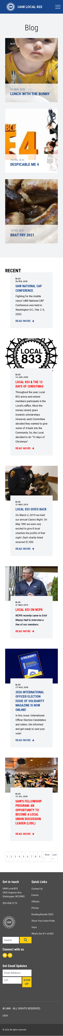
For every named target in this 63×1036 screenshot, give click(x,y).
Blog (18, 279)
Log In (5, 1015)
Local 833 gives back (31, 509)
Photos (35, 908)
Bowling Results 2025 (42, 914)
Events (35, 895)
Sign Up (27, 982)
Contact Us (37, 888)
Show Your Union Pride (43, 921)
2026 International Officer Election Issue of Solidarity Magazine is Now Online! (30, 701)
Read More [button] (25, 321)
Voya (34, 927)
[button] (26, 940)
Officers (35, 901)
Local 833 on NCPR (29, 610)
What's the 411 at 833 (42, 933)
